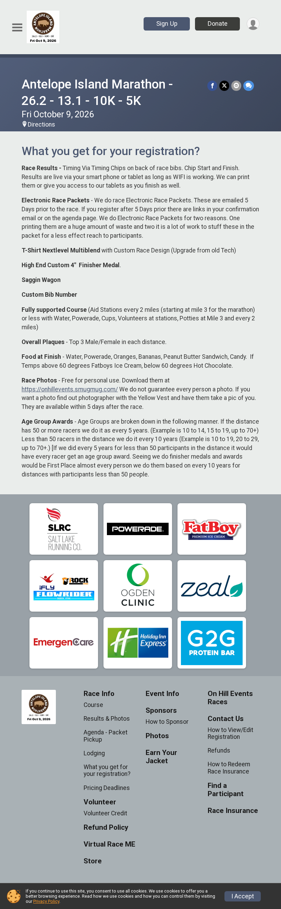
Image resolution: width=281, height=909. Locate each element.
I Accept (242, 896)
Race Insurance (233, 811)
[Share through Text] (248, 86)
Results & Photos (107, 718)
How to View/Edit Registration (230, 733)
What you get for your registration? (107, 770)
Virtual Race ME (109, 844)
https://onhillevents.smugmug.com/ (70, 389)
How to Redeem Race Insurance (229, 768)
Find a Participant (226, 790)
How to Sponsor (167, 721)
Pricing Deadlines (107, 787)
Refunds (219, 750)
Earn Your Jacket (161, 757)
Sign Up (167, 23)
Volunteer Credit (105, 813)
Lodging (94, 753)
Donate (218, 23)
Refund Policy (106, 827)
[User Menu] (253, 23)
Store (93, 861)
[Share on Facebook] (212, 86)
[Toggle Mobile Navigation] (17, 28)
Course (93, 704)
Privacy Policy (46, 901)
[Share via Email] (236, 86)
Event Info (162, 694)
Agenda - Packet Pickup (105, 736)
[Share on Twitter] (224, 86)
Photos (157, 736)
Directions (41, 124)
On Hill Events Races (230, 698)
